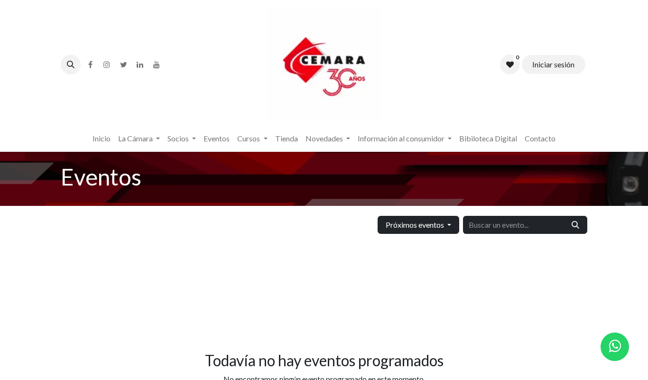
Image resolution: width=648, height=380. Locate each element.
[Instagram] (106, 64)
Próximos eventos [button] (415, 224)
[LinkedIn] (140, 64)
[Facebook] (90, 64)
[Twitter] (123, 64)
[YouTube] (156, 64)
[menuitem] (101, 138)
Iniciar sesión (553, 64)
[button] (71, 64)
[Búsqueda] (575, 225)
